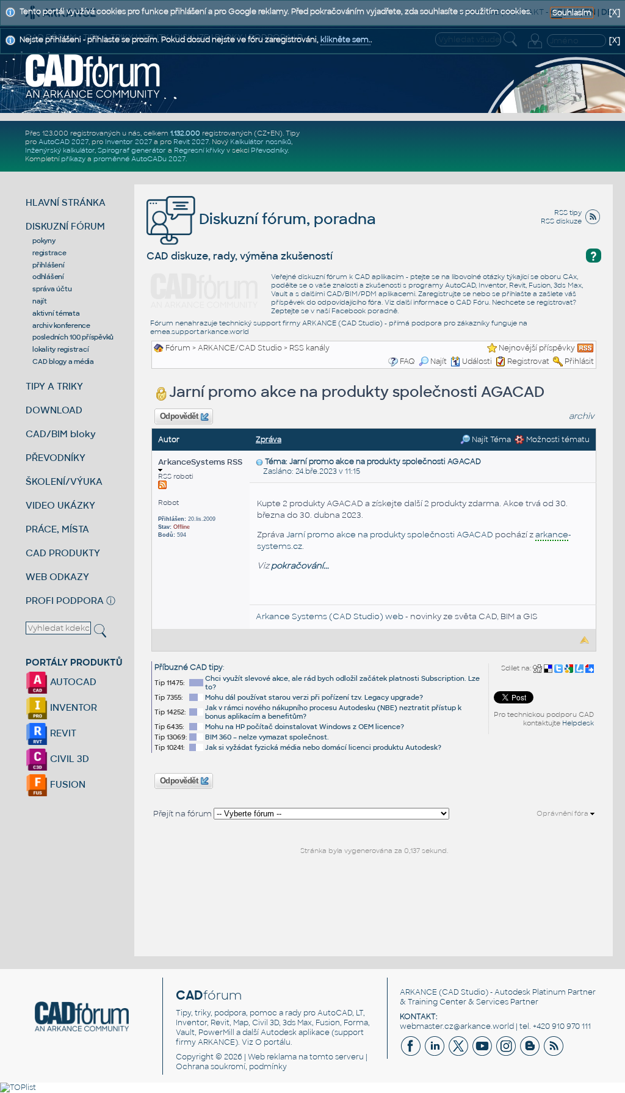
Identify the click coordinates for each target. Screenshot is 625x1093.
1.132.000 (185, 133)
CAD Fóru (472, 302)
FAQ (407, 361)
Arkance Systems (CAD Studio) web (329, 616)
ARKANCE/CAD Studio (240, 348)
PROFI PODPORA (65, 600)
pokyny (44, 240)
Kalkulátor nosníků (260, 141)
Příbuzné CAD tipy (188, 667)
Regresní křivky (199, 150)
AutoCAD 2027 (63, 141)
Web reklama (272, 1057)
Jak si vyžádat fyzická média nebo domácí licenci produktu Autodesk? (323, 747)
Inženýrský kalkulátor (60, 150)
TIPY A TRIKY (54, 386)
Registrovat (528, 361)
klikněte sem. (345, 40)
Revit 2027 (191, 141)
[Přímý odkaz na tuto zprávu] (259, 462)
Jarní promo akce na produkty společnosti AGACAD (389, 534)
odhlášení (48, 276)
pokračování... (300, 566)
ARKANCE (418, 992)
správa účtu (51, 289)
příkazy (73, 158)
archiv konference (61, 325)
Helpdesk (578, 723)
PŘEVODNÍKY (55, 457)
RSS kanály (309, 348)
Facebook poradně (364, 311)
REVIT (62, 733)
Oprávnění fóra (563, 813)
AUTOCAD (72, 682)
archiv (581, 416)
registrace (49, 253)
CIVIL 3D (68, 758)
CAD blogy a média (63, 361)
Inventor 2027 (128, 141)
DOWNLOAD (54, 410)
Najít (438, 361)
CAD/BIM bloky (61, 434)
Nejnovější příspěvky (537, 348)
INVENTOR (72, 707)
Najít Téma (490, 440)
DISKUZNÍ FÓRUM (65, 226)
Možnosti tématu (557, 440)
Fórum (177, 348)
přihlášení (48, 265)
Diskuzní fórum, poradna (285, 218)
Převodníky (269, 150)
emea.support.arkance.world (199, 331)
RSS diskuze (561, 221)
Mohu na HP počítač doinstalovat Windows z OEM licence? (304, 726)
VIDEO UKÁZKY (60, 505)
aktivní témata (56, 313)
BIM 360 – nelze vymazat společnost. (267, 737)
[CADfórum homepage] (93, 76)
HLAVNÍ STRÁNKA (66, 202)
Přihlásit (579, 361)
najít (39, 301)
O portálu (273, 1042)
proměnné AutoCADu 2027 (139, 158)
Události (477, 361)
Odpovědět (178, 416)
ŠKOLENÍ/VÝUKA (64, 481)
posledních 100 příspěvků (73, 337)
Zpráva (268, 440)
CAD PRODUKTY (63, 553)
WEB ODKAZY (57, 577)
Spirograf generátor (132, 150)
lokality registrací (60, 349)
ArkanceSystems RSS (200, 462)
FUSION (66, 784)
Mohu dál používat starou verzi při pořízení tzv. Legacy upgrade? (314, 697)
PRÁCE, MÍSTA (57, 529)
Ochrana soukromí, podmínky (231, 1067)
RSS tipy (568, 212)
